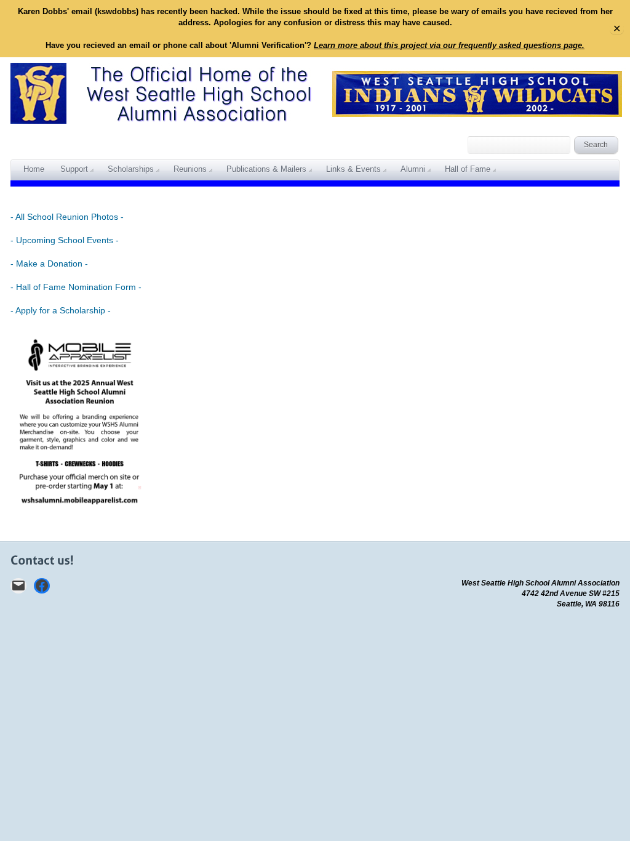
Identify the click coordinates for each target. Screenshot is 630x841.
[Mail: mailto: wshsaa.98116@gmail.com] (18, 586)
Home (33, 169)
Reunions (190, 169)
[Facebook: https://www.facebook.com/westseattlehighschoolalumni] (42, 586)
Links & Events (353, 169)
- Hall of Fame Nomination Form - (76, 287)
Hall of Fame (467, 169)
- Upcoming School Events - (64, 240)
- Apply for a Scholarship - (60, 310)
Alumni (413, 169)
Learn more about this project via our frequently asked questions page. (449, 45)
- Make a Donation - (49, 263)
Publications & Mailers (266, 169)
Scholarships (131, 169)
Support (74, 169)
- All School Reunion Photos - (67, 217)
